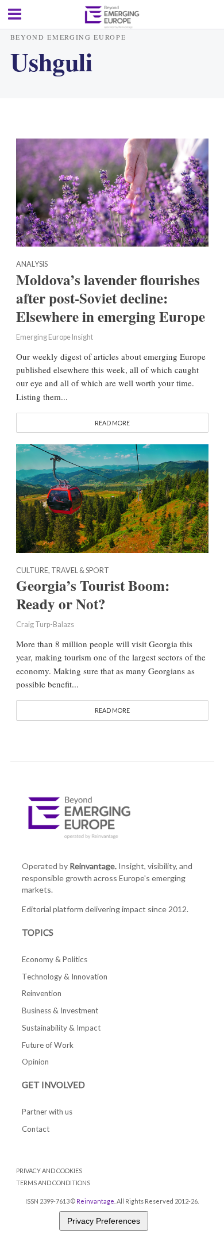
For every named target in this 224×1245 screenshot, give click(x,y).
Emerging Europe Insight (54, 337)
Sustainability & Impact (61, 1027)
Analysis (32, 264)
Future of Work (48, 1045)
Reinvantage (95, 1201)
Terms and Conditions (53, 1182)
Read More (112, 422)
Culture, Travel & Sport (62, 571)
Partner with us (47, 1111)
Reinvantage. (93, 866)
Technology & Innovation (64, 976)
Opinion (35, 1061)
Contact (35, 1128)
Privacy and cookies (49, 1170)
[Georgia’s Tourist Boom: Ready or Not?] (112, 497)
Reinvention (41, 993)
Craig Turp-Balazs (45, 624)
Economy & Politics (54, 959)
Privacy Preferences (103, 1220)
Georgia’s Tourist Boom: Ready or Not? (92, 595)
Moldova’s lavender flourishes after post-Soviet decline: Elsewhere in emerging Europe (110, 298)
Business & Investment (60, 1010)
